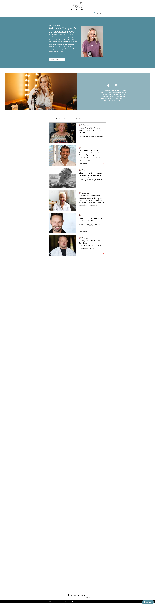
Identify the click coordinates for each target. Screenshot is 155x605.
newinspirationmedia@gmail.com (71, 597)
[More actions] (103, 125)
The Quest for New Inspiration (81, 118)
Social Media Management (63, 118)
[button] (100, 13)
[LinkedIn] (84, 598)
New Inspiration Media (77, 9)
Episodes (51, 118)
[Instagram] (87, 598)
